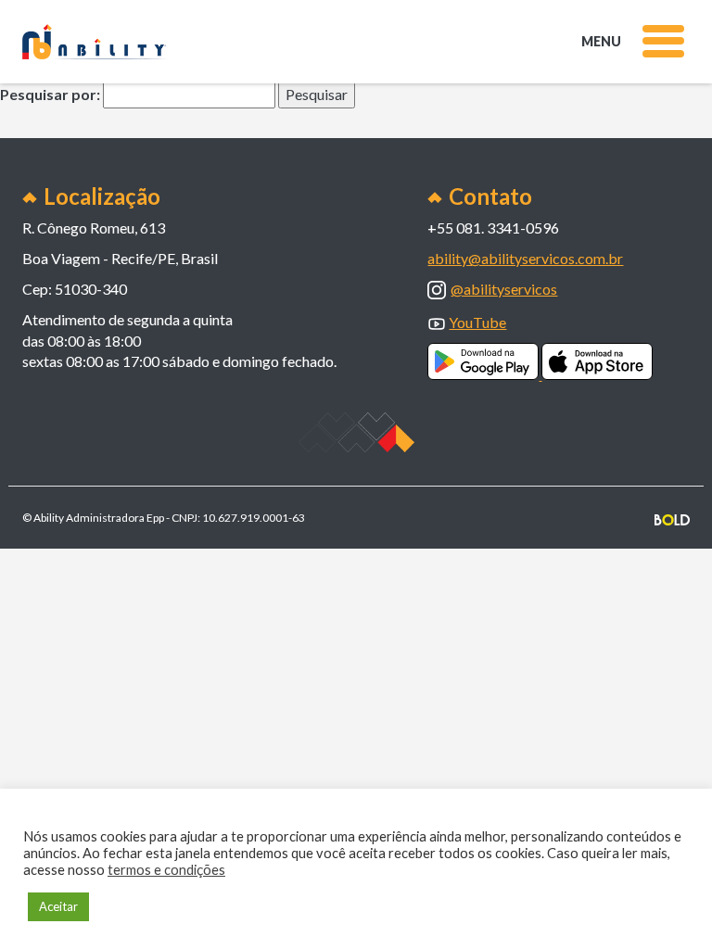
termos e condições (166, 870)
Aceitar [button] (58, 906)
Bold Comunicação (672, 519)
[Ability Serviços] (95, 42)
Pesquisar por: (50, 94)
